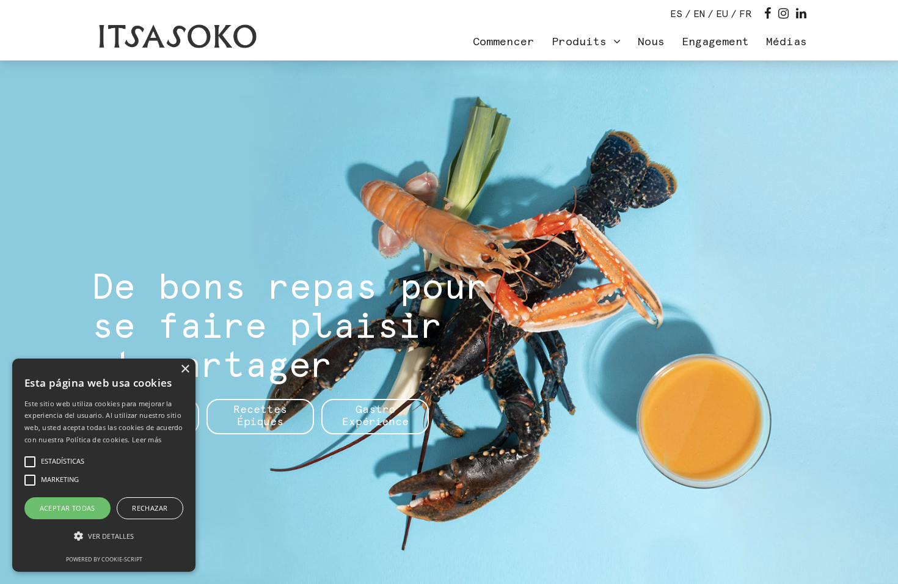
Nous (651, 42)
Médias (786, 42)
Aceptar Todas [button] (67, 508)
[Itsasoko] (176, 36)
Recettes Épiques (260, 416)
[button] (103, 536)
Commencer (504, 42)
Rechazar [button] (149, 508)
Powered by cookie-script (104, 559)
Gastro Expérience (375, 416)
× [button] (184, 369)
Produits (582, 42)
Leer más (146, 439)
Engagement (715, 42)
